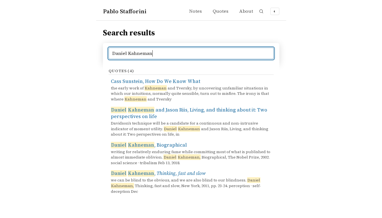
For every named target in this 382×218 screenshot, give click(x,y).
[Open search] (261, 11)
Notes (195, 11)
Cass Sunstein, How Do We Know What (155, 81)
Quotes (220, 11)
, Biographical (149, 145)
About (246, 11)
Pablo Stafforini (124, 11)
